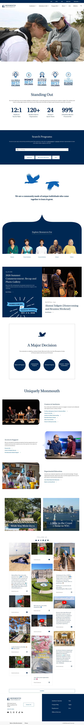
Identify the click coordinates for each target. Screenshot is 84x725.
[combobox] (42, 149)
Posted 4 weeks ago (59, 627)
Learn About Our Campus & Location (61, 519)
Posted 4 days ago (59, 592)
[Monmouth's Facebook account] (16, 712)
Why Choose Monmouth (43, 157)
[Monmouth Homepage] (9, 5)
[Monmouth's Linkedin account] (22, 712)
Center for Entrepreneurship (50, 421)
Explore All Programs (20, 365)
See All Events (48, 312)
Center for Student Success (10, 450)
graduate (57, 141)
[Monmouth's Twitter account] (11, 712)
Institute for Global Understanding (51, 415)
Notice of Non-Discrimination (16, 723)
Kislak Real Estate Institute (50, 417)
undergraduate (50, 141)
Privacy (26, 723)
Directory (68, 1)
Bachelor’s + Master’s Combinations (64, 364)
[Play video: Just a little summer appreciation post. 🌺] (19, 601)
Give (62, 1)
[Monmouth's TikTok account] (19, 712)
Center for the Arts (48, 413)
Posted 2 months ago (37, 631)
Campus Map (55, 704)
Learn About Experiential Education (51, 480)
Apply (57, 1)
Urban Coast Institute (48, 419)
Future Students (27, 257)
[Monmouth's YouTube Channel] (49, 559)
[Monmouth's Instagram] (27, 591)
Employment (55, 708)
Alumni (57, 257)
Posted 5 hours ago (14, 591)
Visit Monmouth (23, 519)
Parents (12, 257)
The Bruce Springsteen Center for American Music (55, 411)
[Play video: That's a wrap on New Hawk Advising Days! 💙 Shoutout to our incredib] (19, 662)
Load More (42, 690)
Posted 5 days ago (37, 559)
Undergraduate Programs (34, 364)
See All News (8, 292)
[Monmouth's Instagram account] (13, 712)
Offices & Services (56, 712)
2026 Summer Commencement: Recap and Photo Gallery (21, 278)
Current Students (42, 257)
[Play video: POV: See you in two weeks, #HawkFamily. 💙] (42, 549)
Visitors (72, 257)
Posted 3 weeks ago (15, 612)
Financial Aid (7, 448)
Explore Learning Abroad (49, 482)
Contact (27, 704)
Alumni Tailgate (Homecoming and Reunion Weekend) (61, 307)
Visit (51, 1)
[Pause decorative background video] (80, 12)
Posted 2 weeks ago (15, 652)
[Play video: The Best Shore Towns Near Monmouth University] (64, 602)
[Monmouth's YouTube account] (8, 712)
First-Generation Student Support (12, 452)
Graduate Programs (49, 365)
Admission (29, 157)
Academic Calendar (57, 701)
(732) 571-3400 (10, 709)
